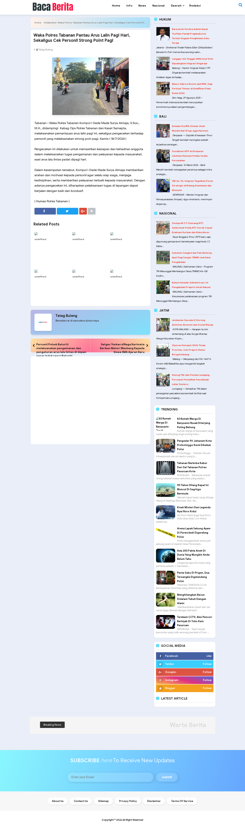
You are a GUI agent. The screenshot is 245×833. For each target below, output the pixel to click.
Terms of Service (182, 801)
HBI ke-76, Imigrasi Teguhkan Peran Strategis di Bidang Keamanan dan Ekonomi (192, 185)
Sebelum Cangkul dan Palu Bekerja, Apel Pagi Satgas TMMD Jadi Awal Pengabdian (192, 257)
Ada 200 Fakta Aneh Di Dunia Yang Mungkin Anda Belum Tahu (193, 555)
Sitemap (103, 801)
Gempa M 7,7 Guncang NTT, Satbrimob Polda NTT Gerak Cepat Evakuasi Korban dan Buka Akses (192, 228)
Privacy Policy (128, 801)
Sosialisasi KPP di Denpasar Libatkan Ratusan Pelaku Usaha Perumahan (189, 156)
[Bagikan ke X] (67, 211)
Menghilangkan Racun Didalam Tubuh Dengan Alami (191, 599)
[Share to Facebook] (45, 211)
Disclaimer (154, 801)
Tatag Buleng (66, 316)
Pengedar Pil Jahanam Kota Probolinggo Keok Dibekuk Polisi (194, 445)
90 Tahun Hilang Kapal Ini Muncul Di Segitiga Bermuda (193, 489)
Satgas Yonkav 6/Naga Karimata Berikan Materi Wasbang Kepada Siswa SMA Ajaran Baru (122, 348)
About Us (58, 801)
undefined (40, 239)
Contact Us (81, 801)
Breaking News (52, 724)
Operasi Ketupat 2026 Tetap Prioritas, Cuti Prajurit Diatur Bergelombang (188, 350)
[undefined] (52, 233)
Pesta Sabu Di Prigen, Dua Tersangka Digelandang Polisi (193, 577)
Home (37, 22)
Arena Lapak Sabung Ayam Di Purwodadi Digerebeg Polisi (193, 533)
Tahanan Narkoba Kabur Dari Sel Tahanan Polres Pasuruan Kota (192, 467)
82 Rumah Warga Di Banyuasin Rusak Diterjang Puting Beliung (193, 423)
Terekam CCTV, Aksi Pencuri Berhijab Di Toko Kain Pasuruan (194, 621)
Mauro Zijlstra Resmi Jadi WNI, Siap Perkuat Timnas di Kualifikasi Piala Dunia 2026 (192, 88)
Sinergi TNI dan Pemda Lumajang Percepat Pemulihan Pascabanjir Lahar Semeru (190, 379)
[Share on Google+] (83, 211)
